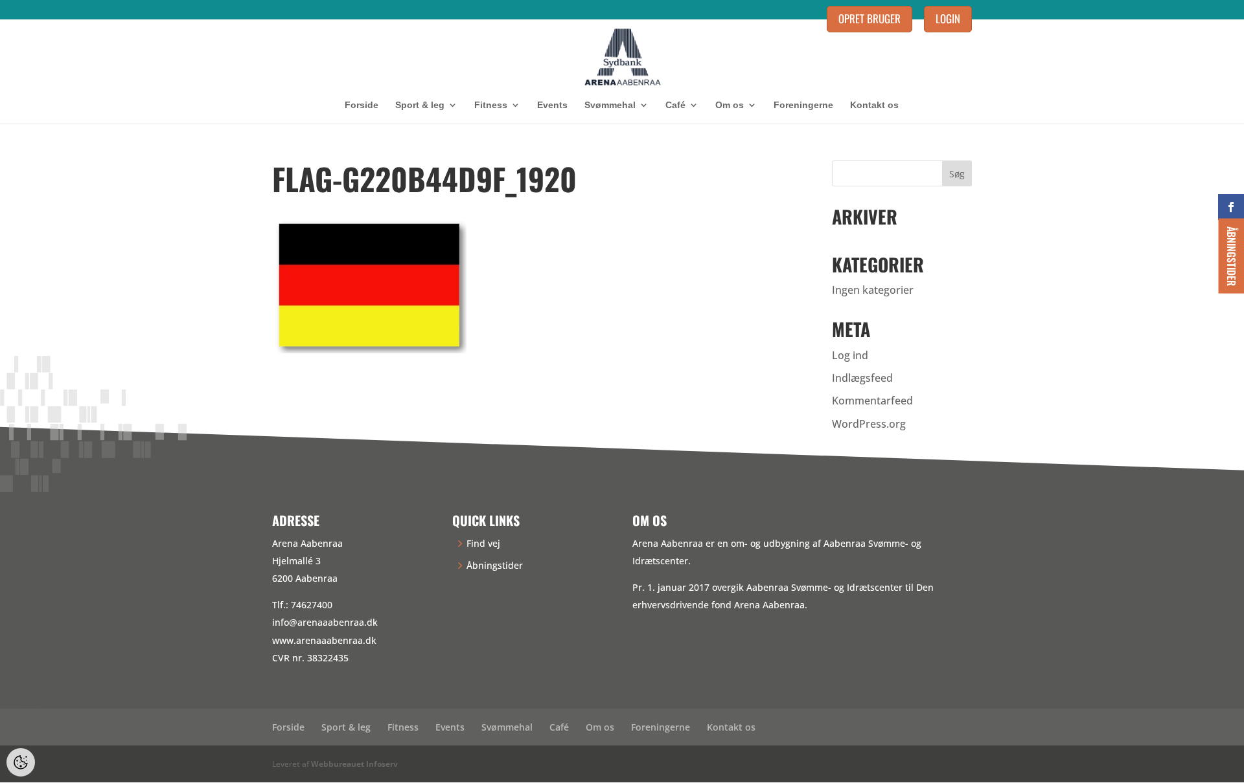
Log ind (850, 355)
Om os (729, 105)
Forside (361, 105)
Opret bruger (869, 18)
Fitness (490, 105)
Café (675, 105)
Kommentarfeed (872, 400)
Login (948, 18)
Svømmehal (610, 105)
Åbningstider (494, 565)
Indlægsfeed (862, 378)
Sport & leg (419, 105)
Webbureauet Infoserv (354, 763)
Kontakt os (874, 105)
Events (552, 105)
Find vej (483, 543)
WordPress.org (869, 424)
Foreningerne (803, 105)
